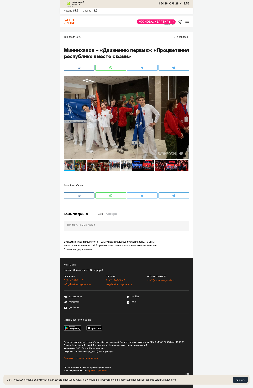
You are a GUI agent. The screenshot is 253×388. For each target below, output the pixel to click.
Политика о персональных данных (81, 358)
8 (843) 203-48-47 (115, 280)
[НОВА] (155, 21)
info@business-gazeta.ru (77, 284)
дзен (134, 302)
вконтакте (75, 296)
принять (240, 380)
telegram (74, 302)
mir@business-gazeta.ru (119, 284)
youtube (73, 307)
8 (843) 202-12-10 (73, 280)
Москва (86, 10)
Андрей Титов (76, 185)
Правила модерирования (78, 249)
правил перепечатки (98, 370)
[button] (186, 79)
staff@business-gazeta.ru (161, 280)
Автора (111, 214)
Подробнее (169, 379)
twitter (135, 296)
